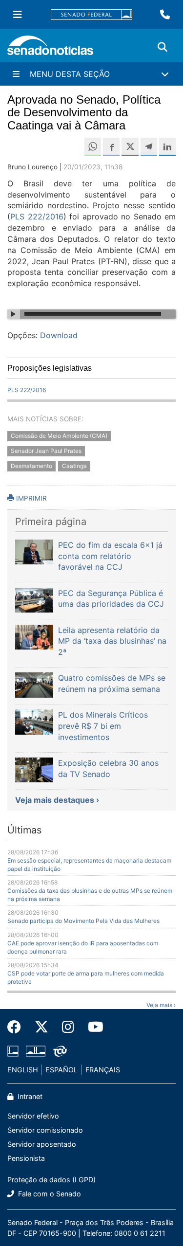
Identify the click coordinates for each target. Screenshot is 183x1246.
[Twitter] (41, 1027)
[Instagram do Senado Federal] (68, 1027)
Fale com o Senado (48, 1194)
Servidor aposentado (41, 1144)
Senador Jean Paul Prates (46, 450)
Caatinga (74, 466)
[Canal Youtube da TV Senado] (92, 1027)
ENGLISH (22, 1069)
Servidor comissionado (45, 1130)
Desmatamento (31, 466)
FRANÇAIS (102, 1069)
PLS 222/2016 (36, 216)
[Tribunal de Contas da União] (60, 1050)
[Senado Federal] (92, 14)
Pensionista (26, 1158)
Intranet (29, 1096)
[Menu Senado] (17, 14)
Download (59, 335)
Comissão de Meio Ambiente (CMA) (59, 436)
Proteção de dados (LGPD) (51, 1179)
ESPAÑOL (61, 1069)
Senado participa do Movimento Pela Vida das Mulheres (83, 920)
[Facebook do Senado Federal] (17, 1027)
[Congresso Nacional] (35, 1050)
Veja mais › (161, 1005)
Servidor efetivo (33, 1116)
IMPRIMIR (30, 498)
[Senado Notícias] (50, 49)
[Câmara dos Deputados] (13, 1050)
